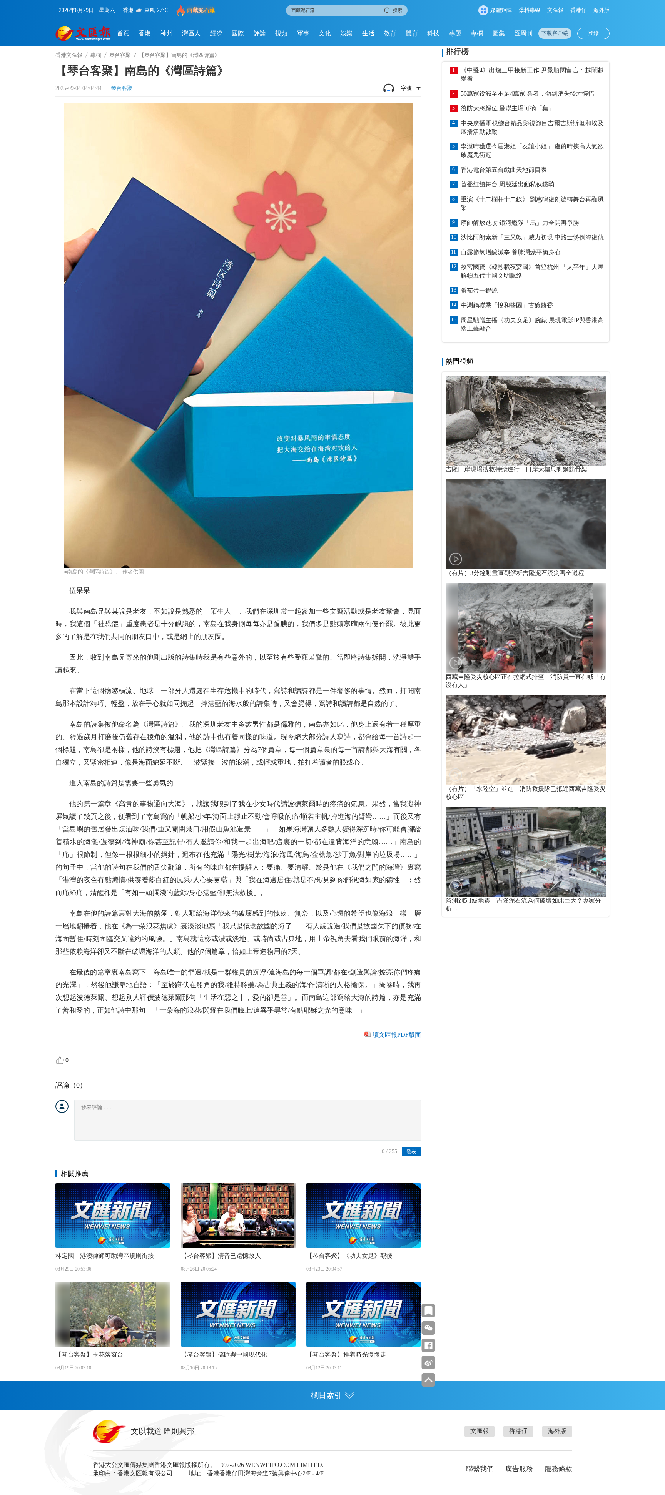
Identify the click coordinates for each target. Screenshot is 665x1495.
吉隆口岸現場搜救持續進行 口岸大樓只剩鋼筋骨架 (516, 469)
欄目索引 (326, 1395)
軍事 (303, 33)
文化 (325, 33)
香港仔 (578, 10)
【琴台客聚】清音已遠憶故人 (221, 1255)
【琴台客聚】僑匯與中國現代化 (224, 1354)
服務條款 (558, 1469)
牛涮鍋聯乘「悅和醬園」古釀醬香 (507, 305)
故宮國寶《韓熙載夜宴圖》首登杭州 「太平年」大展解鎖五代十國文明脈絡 (532, 271)
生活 (368, 33)
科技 (433, 33)
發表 (411, 1151)
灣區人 (191, 33)
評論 (260, 33)
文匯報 (555, 10)
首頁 (123, 33)
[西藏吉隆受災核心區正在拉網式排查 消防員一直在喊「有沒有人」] (526, 628)
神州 (166, 33)
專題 (455, 33)
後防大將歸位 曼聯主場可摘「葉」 (508, 108)
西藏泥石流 (201, 10)
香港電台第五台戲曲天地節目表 (504, 169)
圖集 (499, 33)
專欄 (477, 33)
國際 (238, 33)
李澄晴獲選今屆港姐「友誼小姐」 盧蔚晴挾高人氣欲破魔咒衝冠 (532, 150)
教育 (390, 33)
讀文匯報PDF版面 (397, 1034)
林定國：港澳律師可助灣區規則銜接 (104, 1255)
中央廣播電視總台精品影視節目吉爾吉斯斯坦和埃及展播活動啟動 (532, 127)
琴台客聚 (120, 55)
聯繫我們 (480, 1469)
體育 (412, 33)
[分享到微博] (428, 1362)
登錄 (593, 33)
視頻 (281, 33)
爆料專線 (529, 10)
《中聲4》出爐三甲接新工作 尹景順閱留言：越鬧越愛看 (532, 74)
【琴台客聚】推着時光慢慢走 (346, 1354)
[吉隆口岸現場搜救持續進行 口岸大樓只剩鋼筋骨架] (526, 421)
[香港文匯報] (83, 33)
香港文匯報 (68, 55)
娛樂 (346, 33)
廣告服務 (519, 1469)
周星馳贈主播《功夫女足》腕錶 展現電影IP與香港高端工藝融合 (532, 324)
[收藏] (428, 1310)
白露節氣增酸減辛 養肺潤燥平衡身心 (511, 252)
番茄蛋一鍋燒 (479, 290)
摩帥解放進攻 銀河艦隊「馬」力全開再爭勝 (520, 223)
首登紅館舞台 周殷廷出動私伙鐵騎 (508, 184)
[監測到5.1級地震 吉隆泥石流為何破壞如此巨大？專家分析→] (526, 852)
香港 (145, 33)
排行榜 (457, 51)
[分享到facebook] (428, 1345)
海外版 (601, 10)
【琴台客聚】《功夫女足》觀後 (349, 1255)
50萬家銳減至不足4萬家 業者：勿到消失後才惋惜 (528, 93)
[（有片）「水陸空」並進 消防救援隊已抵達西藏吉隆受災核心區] (526, 740)
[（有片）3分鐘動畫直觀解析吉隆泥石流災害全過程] (526, 524)
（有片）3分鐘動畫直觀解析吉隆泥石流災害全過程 (515, 573)
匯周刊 (523, 33)
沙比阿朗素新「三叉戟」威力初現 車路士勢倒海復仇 (532, 237)
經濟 (216, 33)
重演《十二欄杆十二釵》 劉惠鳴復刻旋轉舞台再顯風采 (532, 203)
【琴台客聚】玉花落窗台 (89, 1354)
